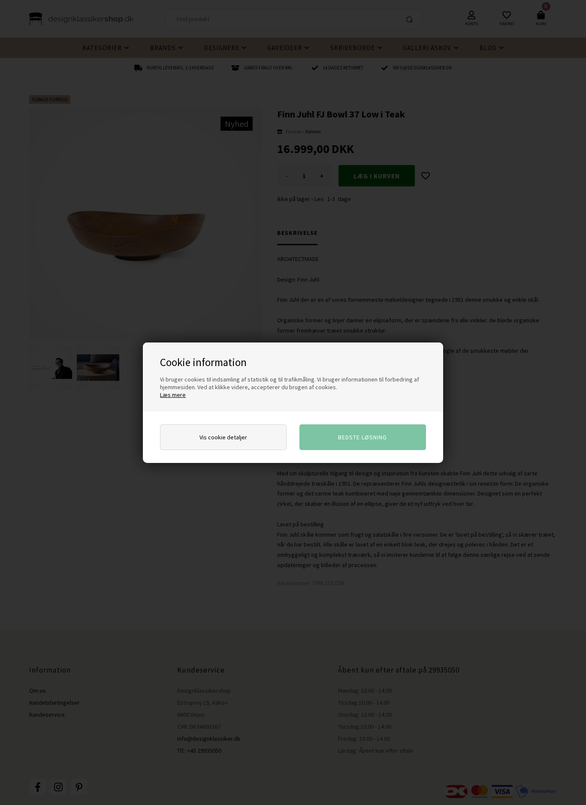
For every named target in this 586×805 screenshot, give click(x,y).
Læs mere (173, 395)
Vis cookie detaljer (223, 437)
